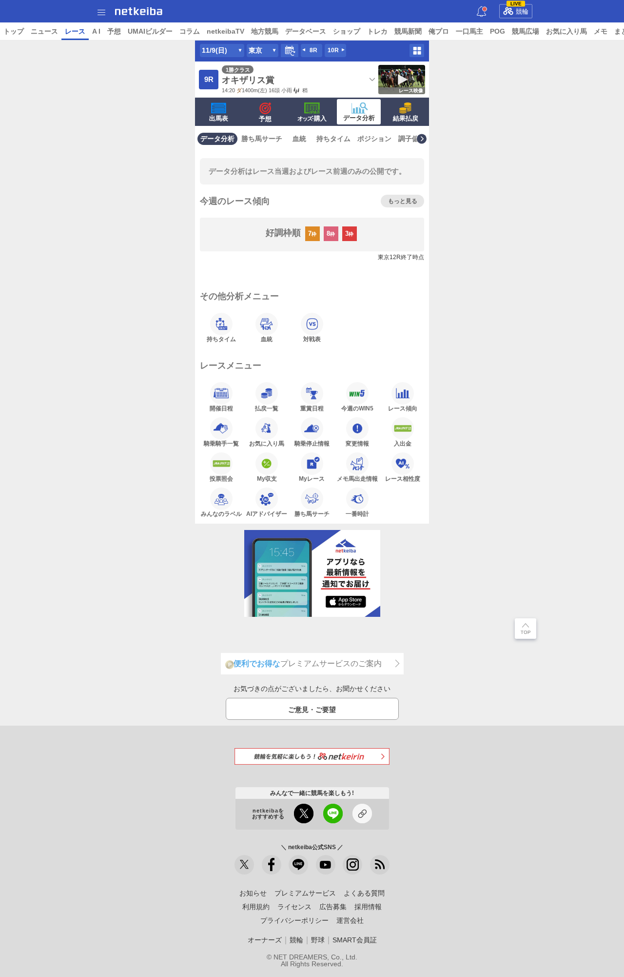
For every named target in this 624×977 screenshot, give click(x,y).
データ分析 (359, 118)
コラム (189, 31)
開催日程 (221, 408)
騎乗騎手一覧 (221, 443)
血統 (299, 138)
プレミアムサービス (305, 893)
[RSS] (380, 865)
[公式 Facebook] (271, 865)
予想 (114, 31)
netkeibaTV (225, 31)
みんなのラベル (221, 513)
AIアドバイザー (266, 513)
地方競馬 (264, 31)
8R (313, 50)
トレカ (377, 31)
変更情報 (357, 443)
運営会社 (350, 920)
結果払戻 (405, 118)
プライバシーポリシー (294, 920)
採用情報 (368, 907)
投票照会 (221, 478)
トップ (13, 31)
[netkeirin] (312, 756)
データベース (305, 31)
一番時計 (357, 513)
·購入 (312, 118)
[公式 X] (244, 865)
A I (96, 31)
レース (75, 31)
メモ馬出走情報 (357, 478)
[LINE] (298, 865)
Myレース (312, 478)
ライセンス (294, 907)
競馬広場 (525, 31)
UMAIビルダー (150, 31)
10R (333, 50)
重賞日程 (312, 408)
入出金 (402, 443)
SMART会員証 (354, 939)
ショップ (346, 31)
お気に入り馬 (566, 31)
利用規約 (256, 907)
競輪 (519, 9)
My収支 (267, 478)
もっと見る (402, 201)
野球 (318, 939)
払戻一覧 (266, 408)
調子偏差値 (415, 138)
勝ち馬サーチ (261, 138)
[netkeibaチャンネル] (325, 865)
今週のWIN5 (357, 408)
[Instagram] (352, 865)
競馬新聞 (408, 31)
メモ (600, 31)
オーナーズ (265, 939)
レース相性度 (402, 478)
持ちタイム (333, 138)
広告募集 (333, 907)
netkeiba (138, 11)
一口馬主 (469, 31)
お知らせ (253, 893)
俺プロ (439, 31)
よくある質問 (364, 893)
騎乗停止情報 (312, 443)
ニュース (44, 31)
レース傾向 (402, 408)
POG (497, 31)
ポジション (374, 138)
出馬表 (218, 118)
